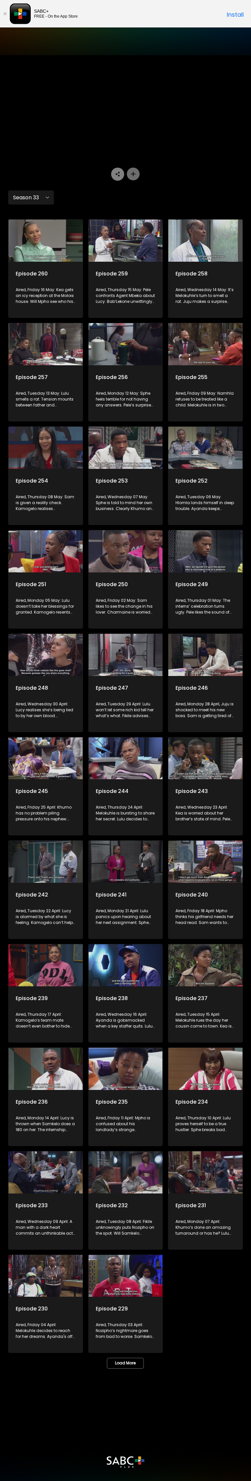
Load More (125, 1363)
